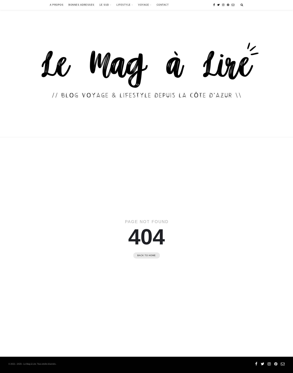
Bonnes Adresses (81, 5)
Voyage (143, 5)
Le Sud (104, 5)
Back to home (146, 255)
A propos (56, 5)
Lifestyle (123, 5)
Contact (163, 5)
